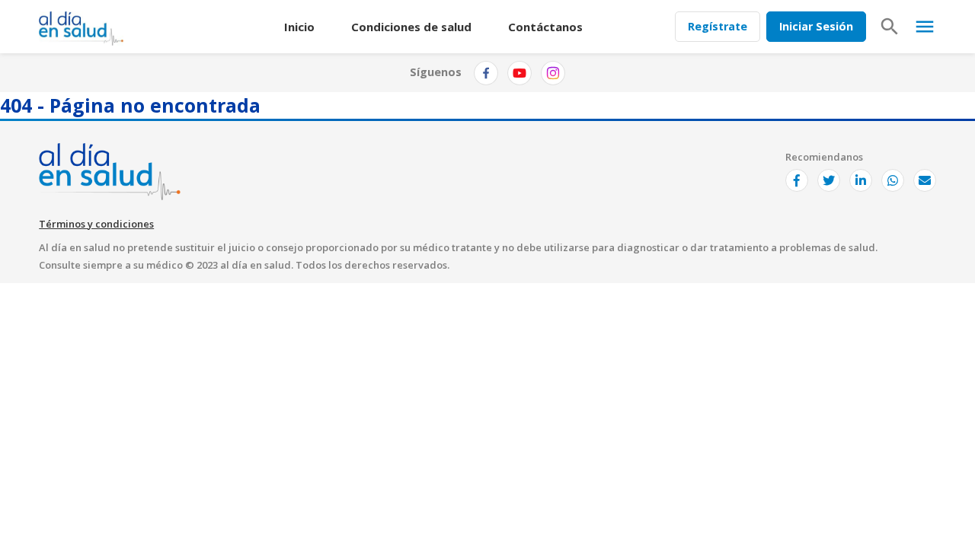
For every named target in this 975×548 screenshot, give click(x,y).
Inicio (299, 26)
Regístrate (717, 26)
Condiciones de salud (411, 26)
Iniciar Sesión (816, 26)
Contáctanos (545, 26)
